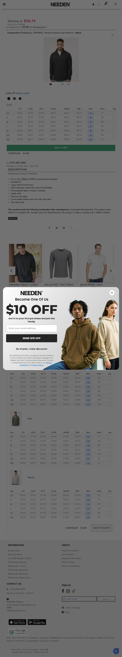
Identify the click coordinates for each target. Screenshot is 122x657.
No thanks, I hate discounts (31, 349)
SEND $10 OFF (32, 338)
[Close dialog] (112, 292)
